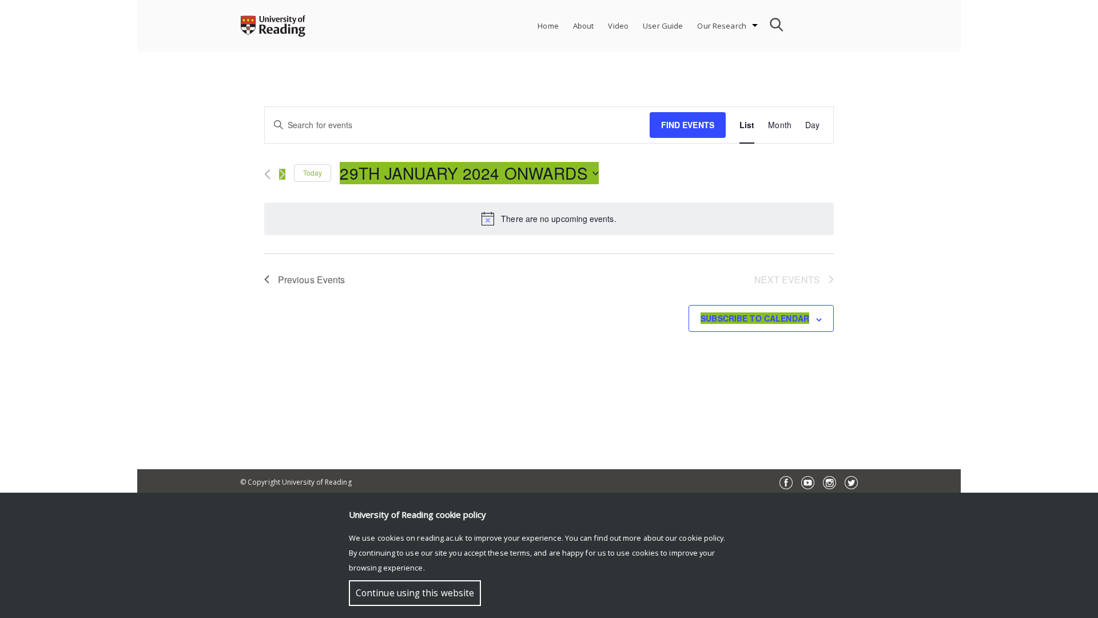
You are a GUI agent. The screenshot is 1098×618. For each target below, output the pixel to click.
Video (618, 26)
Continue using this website (415, 593)
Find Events (687, 124)
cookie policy (701, 538)
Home (548, 26)
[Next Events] (282, 174)
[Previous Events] (267, 174)
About (583, 26)
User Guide (663, 26)
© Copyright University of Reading (296, 482)
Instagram (829, 482)
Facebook (786, 482)
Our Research (721, 26)
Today (312, 172)
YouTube (807, 482)
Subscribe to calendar (755, 318)
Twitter (851, 482)
